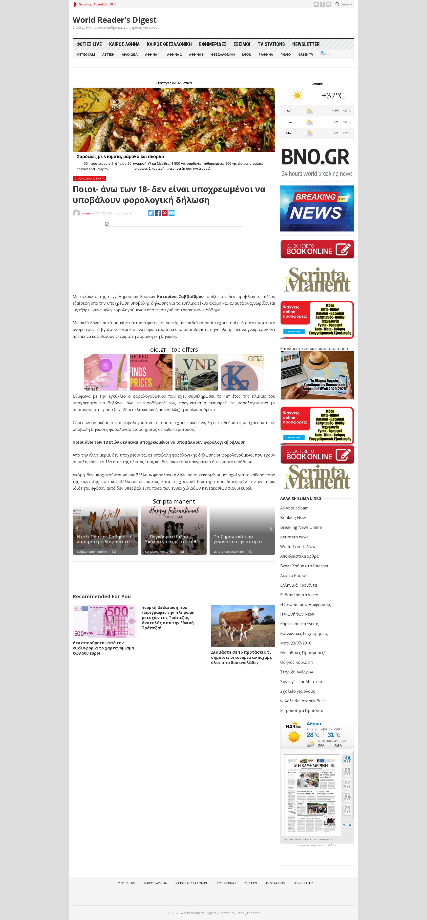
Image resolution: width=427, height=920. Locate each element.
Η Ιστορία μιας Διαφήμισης (305, 604)
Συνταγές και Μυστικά (301, 681)
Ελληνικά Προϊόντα (298, 585)
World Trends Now (297, 546)
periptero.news (294, 537)
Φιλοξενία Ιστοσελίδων (302, 701)
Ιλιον (246, 54)
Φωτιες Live (89, 44)
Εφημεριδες (212, 44)
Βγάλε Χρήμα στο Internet (304, 566)
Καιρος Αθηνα (124, 44)
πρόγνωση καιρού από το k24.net (317, 845)
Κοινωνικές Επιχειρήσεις (304, 633)
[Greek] (324, 54)
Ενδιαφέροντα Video (299, 595)
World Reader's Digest (115, 20)
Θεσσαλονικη (223, 54)
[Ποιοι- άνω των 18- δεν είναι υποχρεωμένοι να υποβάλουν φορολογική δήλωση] (174, 257)
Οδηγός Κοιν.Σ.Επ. (297, 662)
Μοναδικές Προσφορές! (302, 652)
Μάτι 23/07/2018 (295, 643)
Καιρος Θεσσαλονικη (169, 44)
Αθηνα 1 (152, 54)
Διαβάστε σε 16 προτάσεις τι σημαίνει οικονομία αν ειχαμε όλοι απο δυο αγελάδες (241, 657)
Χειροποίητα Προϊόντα (301, 710)
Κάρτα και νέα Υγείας (299, 623)
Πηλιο (285, 54)
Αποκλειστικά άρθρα (299, 556)
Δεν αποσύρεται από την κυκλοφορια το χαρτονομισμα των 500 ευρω (103, 648)
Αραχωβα (130, 54)
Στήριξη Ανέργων (296, 672)
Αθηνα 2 (174, 54)
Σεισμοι (242, 44)
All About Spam (294, 508)
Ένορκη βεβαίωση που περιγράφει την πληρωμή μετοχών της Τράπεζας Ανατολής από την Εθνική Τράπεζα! (168, 618)
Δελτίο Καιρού (294, 575)
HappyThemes (247, 913)
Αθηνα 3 (196, 54)
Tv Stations (271, 44)
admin (86, 213)
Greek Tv (305, 54)
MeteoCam (85, 54)
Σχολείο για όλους (297, 691)
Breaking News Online (301, 527)
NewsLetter (306, 44)
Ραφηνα (266, 54)
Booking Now (293, 517)
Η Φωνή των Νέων (297, 614)
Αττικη (108, 54)
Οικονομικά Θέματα (89, 178)
